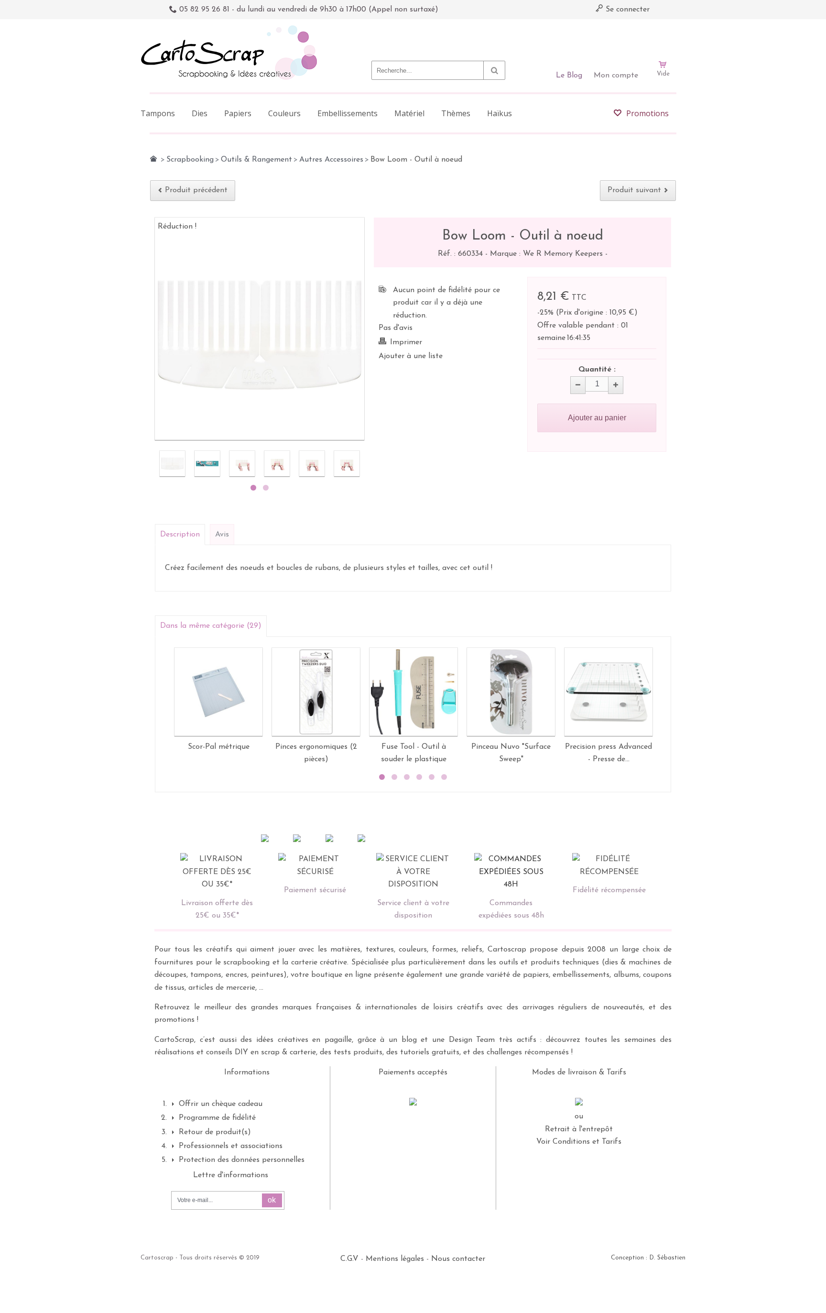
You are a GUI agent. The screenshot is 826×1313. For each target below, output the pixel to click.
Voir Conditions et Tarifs (578, 1142)
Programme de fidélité (217, 1118)
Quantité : (597, 369)
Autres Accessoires (331, 160)
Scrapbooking (190, 160)
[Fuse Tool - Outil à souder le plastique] (413, 691)
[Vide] (663, 37)
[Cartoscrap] (232, 29)
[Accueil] (153, 158)
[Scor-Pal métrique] (218, 691)
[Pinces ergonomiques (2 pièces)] (316, 691)
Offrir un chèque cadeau (220, 1104)
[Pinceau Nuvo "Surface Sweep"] (511, 691)
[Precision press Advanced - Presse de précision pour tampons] (608, 691)
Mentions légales (395, 1259)
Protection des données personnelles (241, 1160)
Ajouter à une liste (411, 356)
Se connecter (626, 9)
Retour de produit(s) (215, 1132)
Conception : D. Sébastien (648, 1258)
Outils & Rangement (256, 160)
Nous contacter (458, 1259)
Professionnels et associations (231, 1146)
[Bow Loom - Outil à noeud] (172, 463)
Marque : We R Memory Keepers (547, 254)
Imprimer (406, 342)
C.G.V (349, 1259)
